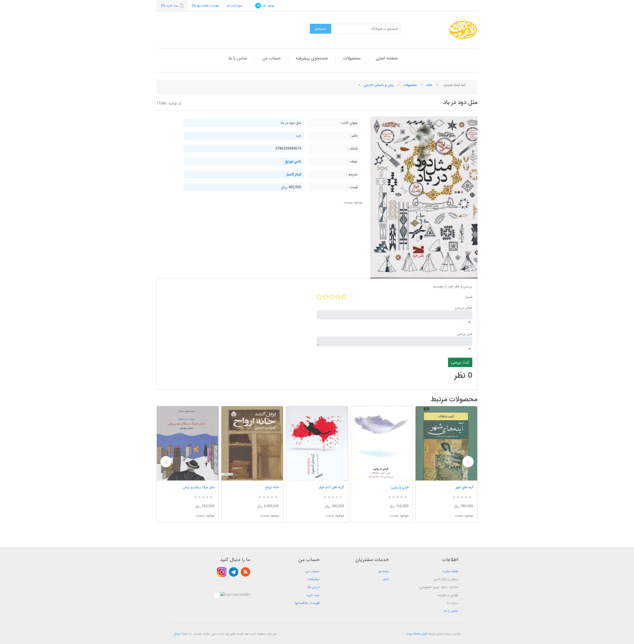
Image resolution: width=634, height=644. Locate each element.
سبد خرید (312, 595)
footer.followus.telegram (233, 572)
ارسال (176, 633)
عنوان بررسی (463, 307)
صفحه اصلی (387, 58)
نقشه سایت (450, 571)
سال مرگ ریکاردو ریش (198, 487)
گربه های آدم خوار (331, 487)
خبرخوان (245, 572)
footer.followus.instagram (221, 572)
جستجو (383, 571)
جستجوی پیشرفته (312, 58)
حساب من (271, 58)
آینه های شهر (464, 487)
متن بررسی (464, 334)
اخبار (386, 579)
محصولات (352, 58)
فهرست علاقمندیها (307, 603)
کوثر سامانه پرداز (416, 633)
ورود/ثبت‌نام (234, 5)
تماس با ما (237, 58)
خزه (298, 135)
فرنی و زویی (400, 487)
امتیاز (468, 297)
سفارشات (313, 579)
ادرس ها (313, 587)
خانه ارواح (272, 487)
